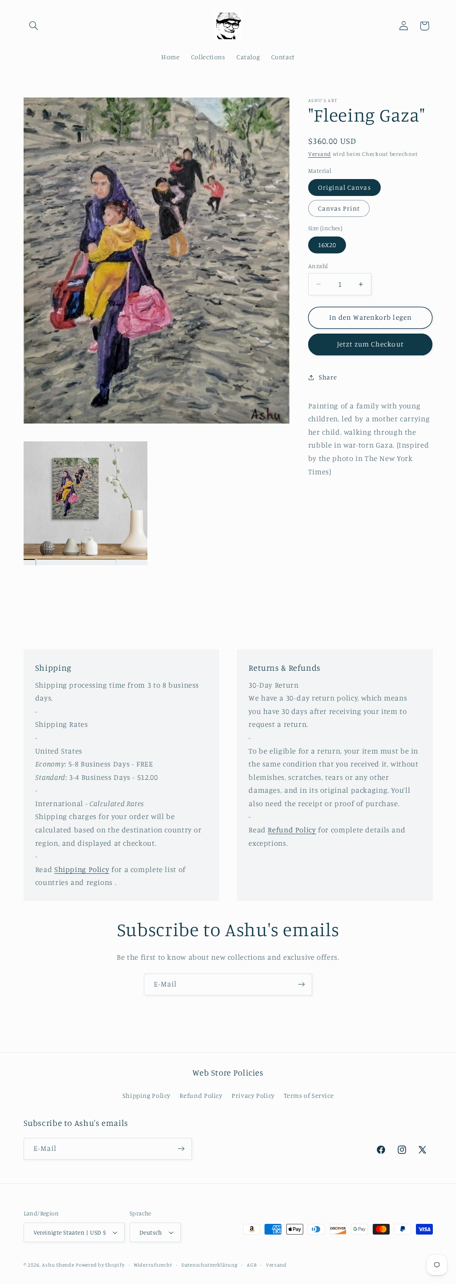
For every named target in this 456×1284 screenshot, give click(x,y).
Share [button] (328, 377)
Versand (319, 154)
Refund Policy (292, 829)
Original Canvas (344, 187)
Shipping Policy (81, 869)
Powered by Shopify (100, 1265)
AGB (251, 1265)
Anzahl (318, 265)
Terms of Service (309, 1095)
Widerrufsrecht (153, 1265)
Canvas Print (339, 208)
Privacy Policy (253, 1095)
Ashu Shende (58, 1265)
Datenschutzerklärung (209, 1265)
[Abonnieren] (301, 984)
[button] (34, 26)
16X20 (327, 245)
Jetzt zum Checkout (370, 344)
